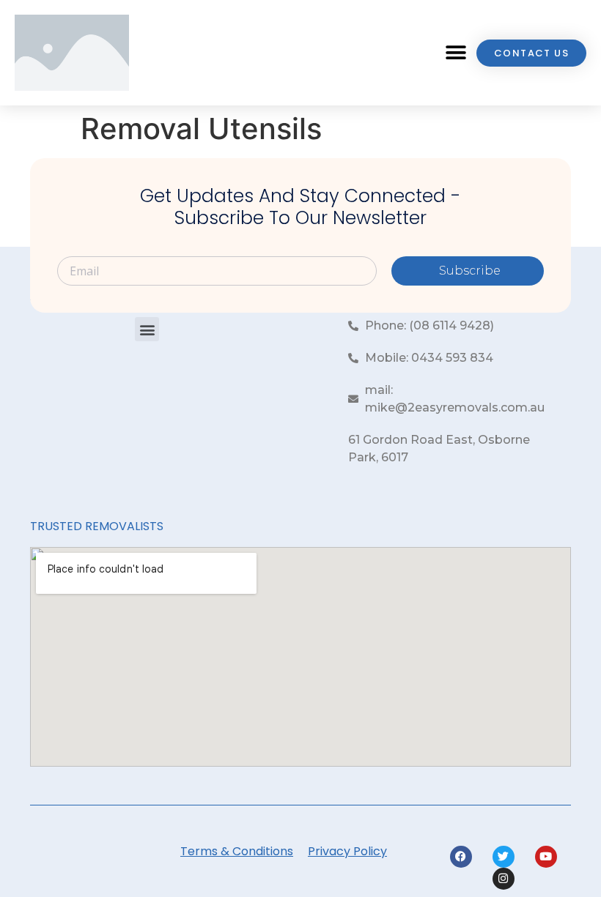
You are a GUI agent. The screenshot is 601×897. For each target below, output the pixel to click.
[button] (455, 53)
